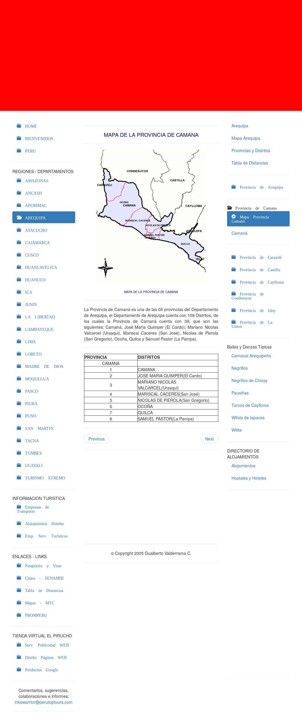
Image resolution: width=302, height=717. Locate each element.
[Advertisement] (151, 55)
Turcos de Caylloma (250, 405)
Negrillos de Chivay (249, 380)
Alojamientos (243, 465)
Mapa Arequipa (246, 138)
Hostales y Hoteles (249, 478)
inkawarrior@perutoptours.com (44, 702)
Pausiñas (240, 393)
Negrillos (240, 368)
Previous (96, 439)
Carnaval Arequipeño (251, 355)
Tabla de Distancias (250, 163)
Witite (237, 430)
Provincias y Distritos (251, 150)
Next (209, 439)
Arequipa (240, 126)
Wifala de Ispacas (248, 417)
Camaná (239, 233)
